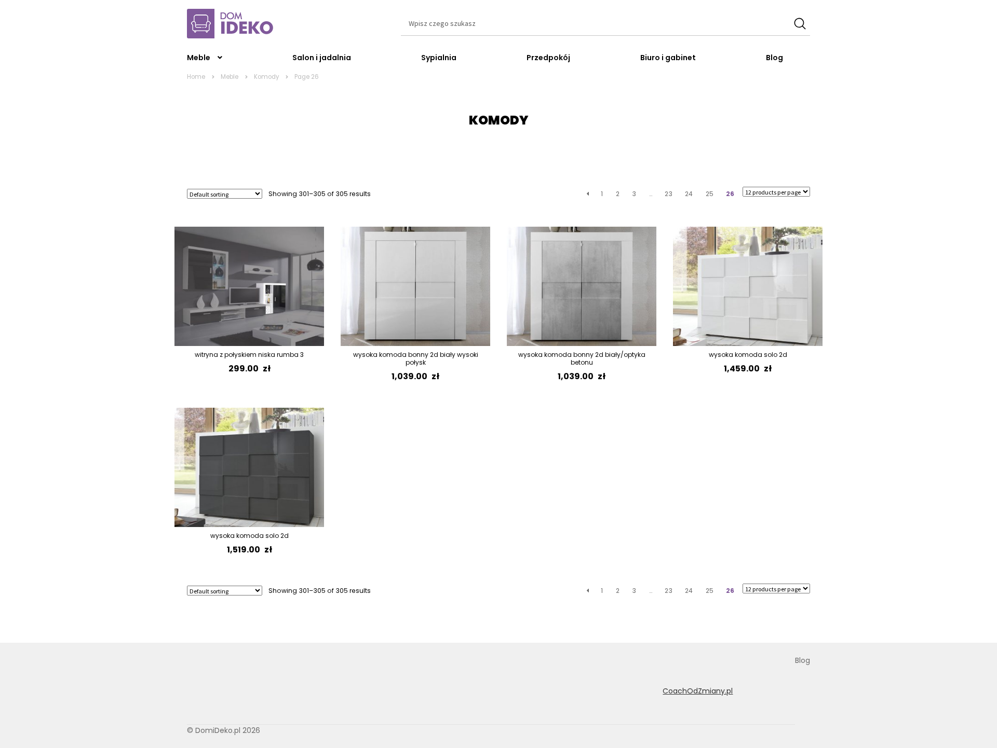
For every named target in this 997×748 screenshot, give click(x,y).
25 (709, 193)
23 (668, 193)
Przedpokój (548, 57)
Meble (198, 57)
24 (689, 193)
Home (196, 77)
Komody (266, 77)
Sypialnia (438, 57)
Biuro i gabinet (668, 57)
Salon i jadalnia (321, 57)
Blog (774, 57)
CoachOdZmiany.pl (698, 691)
